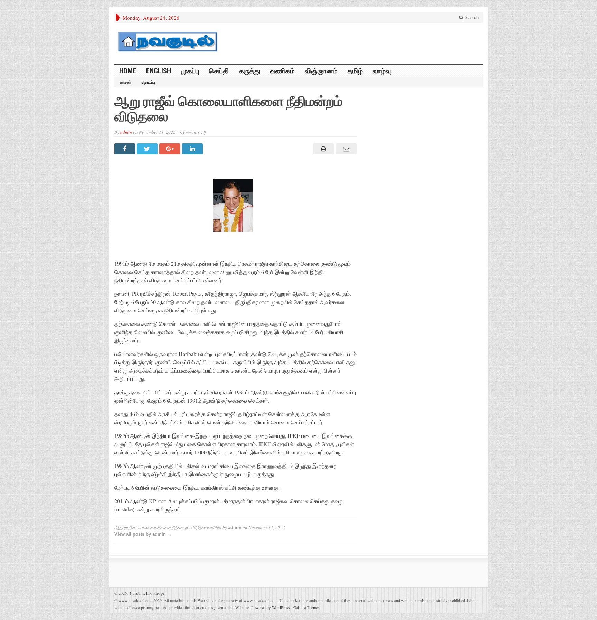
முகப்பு (190, 71)
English (158, 71)
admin (126, 132)
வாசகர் (125, 82)
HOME (127, 71)
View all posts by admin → (143, 534)
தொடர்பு (148, 82)
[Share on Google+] (170, 148)
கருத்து (249, 71)
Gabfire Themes (306, 607)
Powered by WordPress (270, 607)
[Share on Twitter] (148, 148)
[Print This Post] (322, 148)
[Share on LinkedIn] (193, 148)
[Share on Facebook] (125, 148)
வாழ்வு (382, 71)
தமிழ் (355, 71)
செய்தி (219, 71)
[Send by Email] (345, 148)
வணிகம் (282, 71)
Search (471, 17)
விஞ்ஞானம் (321, 71)
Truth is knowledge (146, 593)
